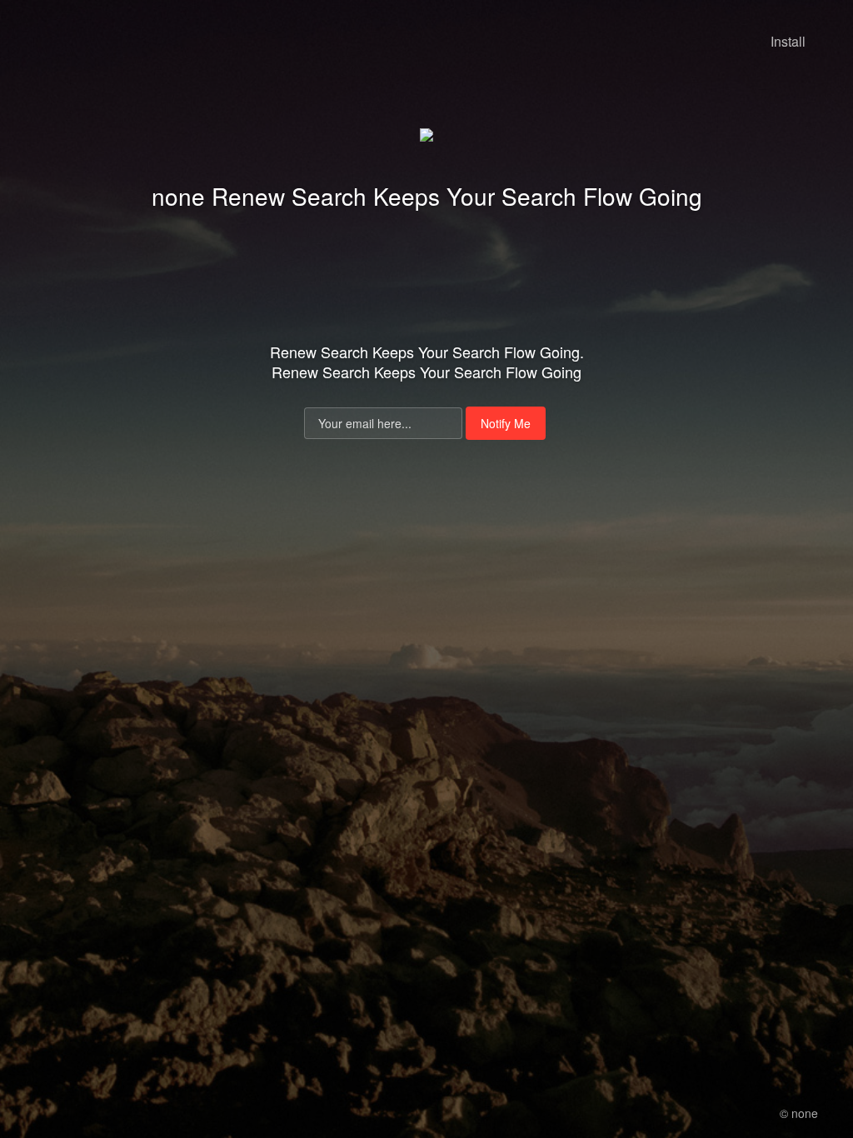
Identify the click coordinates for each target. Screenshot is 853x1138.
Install (788, 41)
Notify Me (506, 423)
